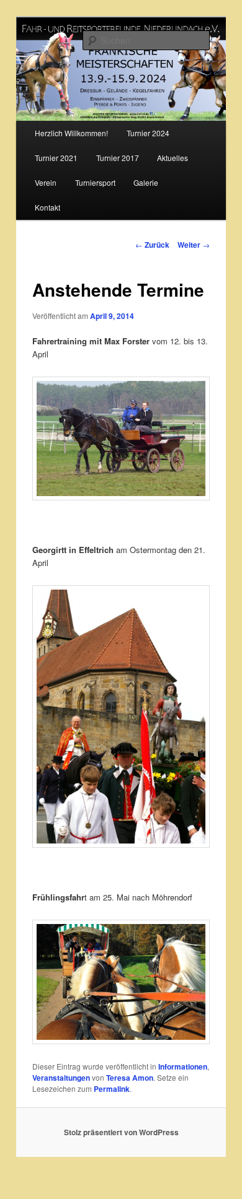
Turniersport (95, 182)
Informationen (182, 1066)
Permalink (112, 1088)
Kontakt (47, 207)
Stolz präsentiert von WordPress (121, 1132)
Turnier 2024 (148, 133)
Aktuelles (172, 157)
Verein (45, 182)
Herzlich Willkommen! (71, 133)
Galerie (145, 182)
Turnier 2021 (56, 157)
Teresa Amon (129, 1077)
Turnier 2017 (117, 157)
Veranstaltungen (61, 1077)
